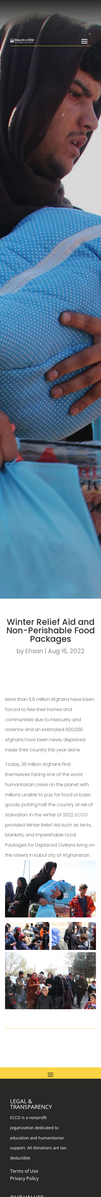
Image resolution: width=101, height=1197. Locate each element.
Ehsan (34, 651)
